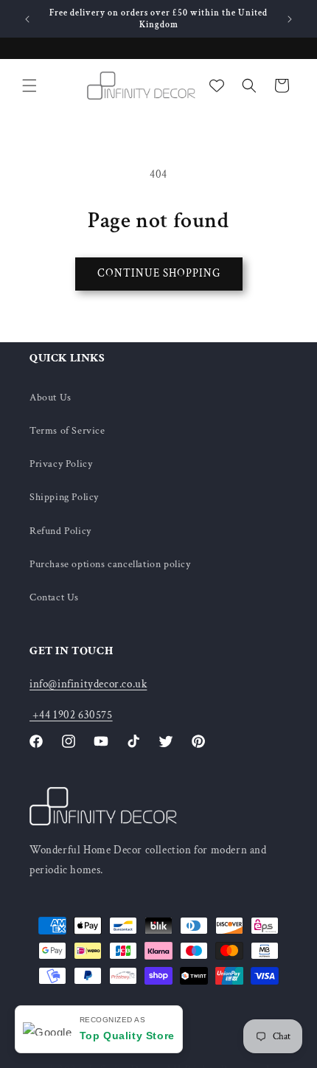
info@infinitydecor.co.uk (88, 684)
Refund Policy (60, 531)
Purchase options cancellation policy (110, 564)
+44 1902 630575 (71, 715)
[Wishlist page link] (216, 85)
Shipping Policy (64, 497)
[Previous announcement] (27, 19)
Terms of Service (67, 430)
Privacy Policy (60, 464)
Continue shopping (158, 273)
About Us (50, 397)
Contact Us (54, 597)
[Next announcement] (290, 19)
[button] (29, 85)
